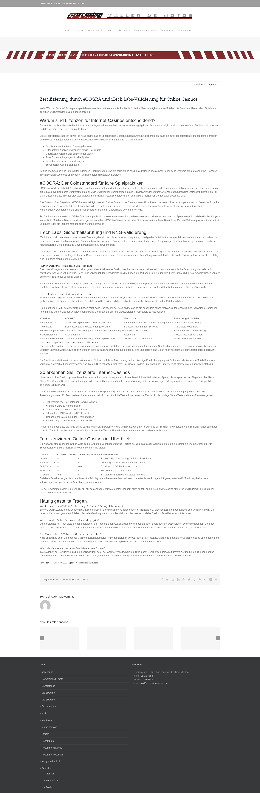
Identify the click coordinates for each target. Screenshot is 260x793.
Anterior (200, 84)
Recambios (48, 741)
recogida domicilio (51, 761)
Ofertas (45, 734)
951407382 (147, 676)
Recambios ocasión (52, 754)
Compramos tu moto (52, 679)
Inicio (44, 713)
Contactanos (48, 686)
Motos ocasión (49, 727)
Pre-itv (49, 787)
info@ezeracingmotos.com (73, 3)
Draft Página (48, 692)
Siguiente (213, 84)
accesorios (47, 672)
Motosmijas (47, 563)
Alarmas (50, 773)
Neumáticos (52, 780)
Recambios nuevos (52, 747)
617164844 (147, 679)
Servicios (46, 768)
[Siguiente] (218, 638)
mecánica (47, 720)
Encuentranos (49, 706)
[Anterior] (42, 638)
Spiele (71, 563)
